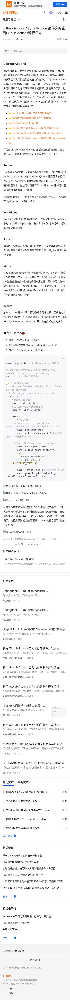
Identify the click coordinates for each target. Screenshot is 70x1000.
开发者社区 (14, 967)
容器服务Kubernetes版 (25, 538)
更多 (5, 896)
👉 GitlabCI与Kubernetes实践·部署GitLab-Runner (36, 133)
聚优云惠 (7, 600)
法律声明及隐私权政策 (13, 979)
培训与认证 (35, 967)
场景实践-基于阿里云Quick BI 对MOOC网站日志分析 (31, 887)
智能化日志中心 (11, 929)
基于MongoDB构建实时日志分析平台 (22, 855)
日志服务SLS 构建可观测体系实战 (21, 862)
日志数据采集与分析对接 (16, 922)
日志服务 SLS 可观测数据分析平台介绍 (23, 874)
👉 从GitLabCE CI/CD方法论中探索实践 (30, 113)
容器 (54, 538)
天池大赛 (25, 967)
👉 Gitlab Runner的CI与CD (23, 123)
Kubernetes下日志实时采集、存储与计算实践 (27, 916)
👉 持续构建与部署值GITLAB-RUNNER (30, 118)
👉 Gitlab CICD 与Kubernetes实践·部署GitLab (34, 128)
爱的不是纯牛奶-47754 (13, 657)
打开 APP (60, 4)
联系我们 (35, 960)
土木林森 (7, 753)
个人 (64, 19)
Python (44, 538)
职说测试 (7, 715)
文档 (5, 967)
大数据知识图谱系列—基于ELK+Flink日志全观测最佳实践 (33, 881)
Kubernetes (33, 544)
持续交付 (19, 544)
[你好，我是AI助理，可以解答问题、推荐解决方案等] (51, 12)
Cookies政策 (31, 979)
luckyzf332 (8, 638)
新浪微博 (19, 950)
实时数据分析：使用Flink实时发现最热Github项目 (29, 868)
